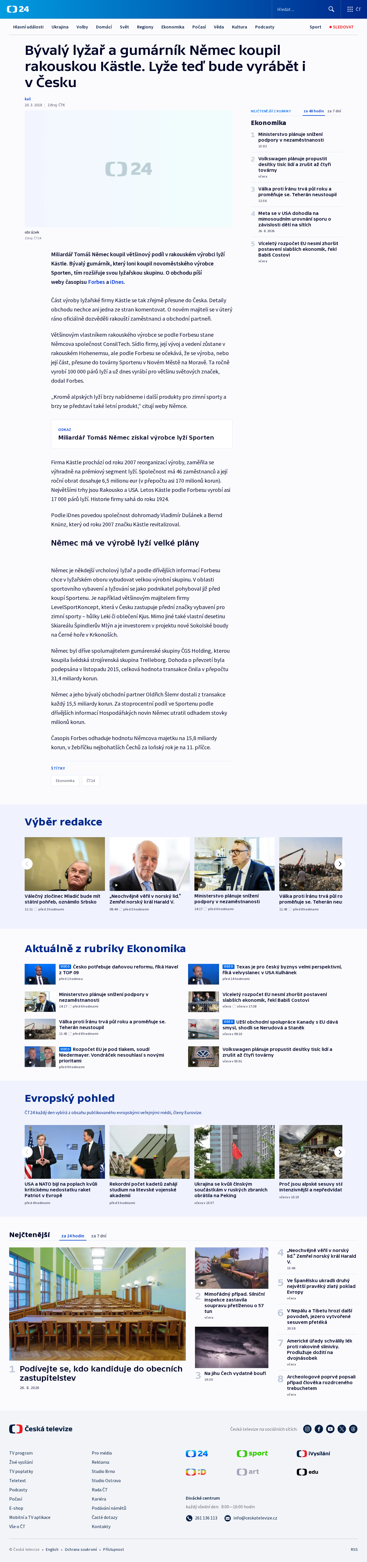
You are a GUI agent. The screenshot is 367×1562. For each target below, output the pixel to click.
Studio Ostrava (106, 1480)
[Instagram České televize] (307, 1429)
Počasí (199, 27)
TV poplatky (21, 1471)
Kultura (239, 27)
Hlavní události (28, 27)
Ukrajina (60, 27)
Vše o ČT (17, 1526)
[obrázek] (129, 168)
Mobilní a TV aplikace (29, 1517)
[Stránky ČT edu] (307, 1471)
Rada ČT (100, 1489)
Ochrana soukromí (81, 1549)
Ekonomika (172, 27)
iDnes (117, 281)
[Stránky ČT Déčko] (196, 1471)
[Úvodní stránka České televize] (41, 1429)
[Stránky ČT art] (248, 1471)
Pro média (102, 1453)
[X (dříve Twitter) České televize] (341, 1429)
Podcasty (264, 27)
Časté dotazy (104, 1517)
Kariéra (99, 1499)
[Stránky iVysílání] (313, 1453)
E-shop (16, 1508)
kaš (28, 98)
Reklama (100, 1462)
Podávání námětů (109, 1508)
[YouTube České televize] (330, 1429)
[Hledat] (331, 9)
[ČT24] (18, 9)
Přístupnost (113, 1549)
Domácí (104, 27)
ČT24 (91, 780)
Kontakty (101, 1526)
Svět (124, 27)
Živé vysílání (21, 1462)
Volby (82, 27)
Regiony (145, 27)
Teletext (17, 1480)
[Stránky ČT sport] (252, 1453)
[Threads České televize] (353, 1429)
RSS (354, 1549)
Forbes (96, 281)
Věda (219, 27)
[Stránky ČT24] (197, 1453)
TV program (21, 1453)
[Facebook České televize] (318, 1429)
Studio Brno (103, 1471)
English (52, 1549)
